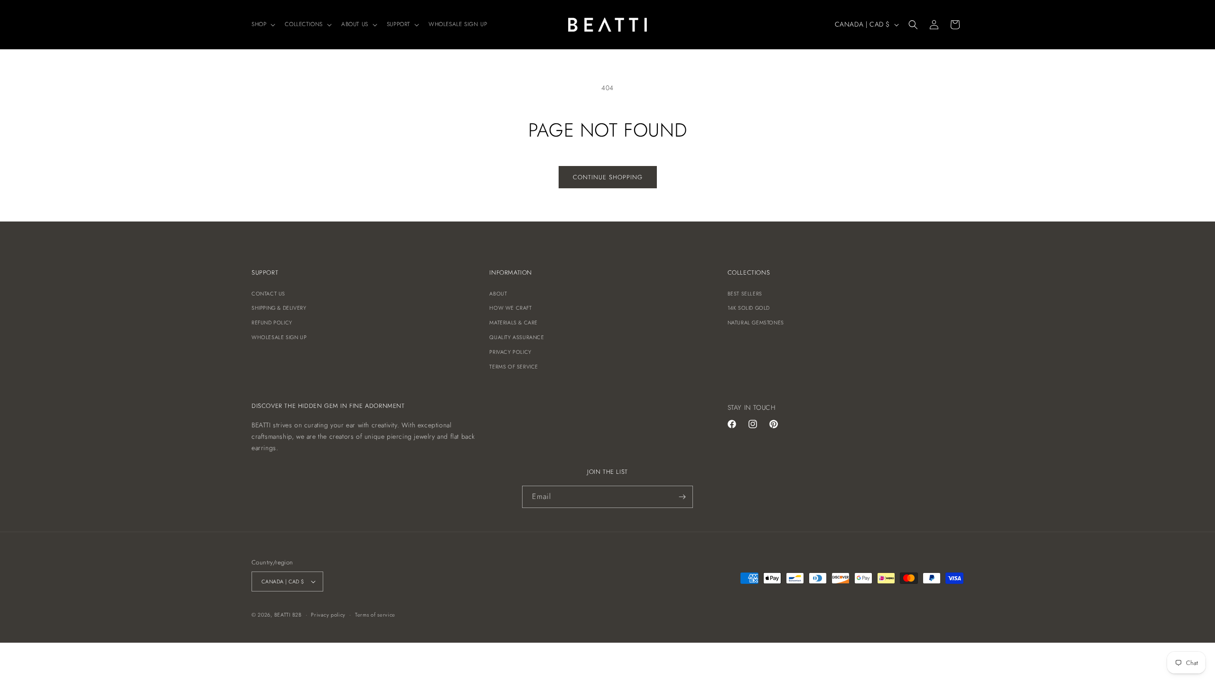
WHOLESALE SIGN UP (279, 337)
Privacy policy (328, 614)
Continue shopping (608, 177)
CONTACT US (268, 293)
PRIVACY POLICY (510, 352)
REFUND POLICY (272, 322)
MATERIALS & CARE (513, 322)
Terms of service (375, 614)
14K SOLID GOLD (749, 308)
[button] (262, 24)
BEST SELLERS (745, 293)
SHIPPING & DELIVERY (279, 308)
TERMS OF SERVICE (513, 366)
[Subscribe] (682, 497)
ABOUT (498, 293)
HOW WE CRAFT (510, 308)
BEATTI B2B (288, 614)
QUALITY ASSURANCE (516, 337)
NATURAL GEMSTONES (756, 322)
